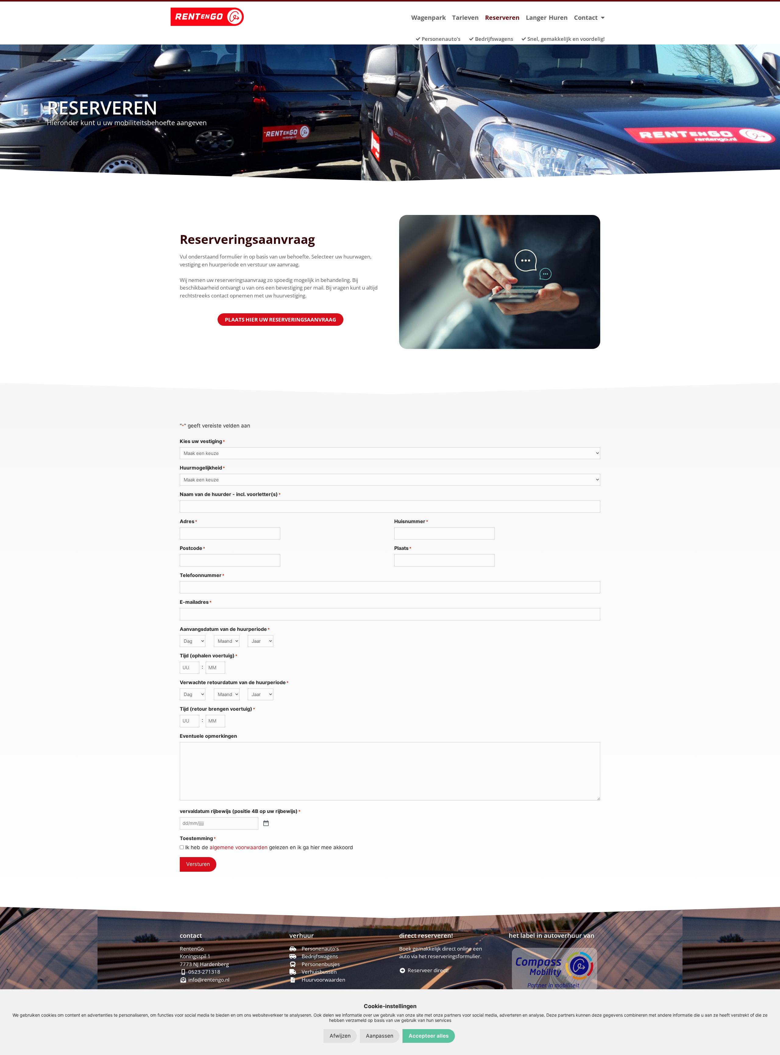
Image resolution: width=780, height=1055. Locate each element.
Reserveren (502, 17)
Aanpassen (379, 1036)
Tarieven (465, 17)
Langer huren (547, 17)
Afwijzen (340, 1036)
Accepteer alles (429, 1036)
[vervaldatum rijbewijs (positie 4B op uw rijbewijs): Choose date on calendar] (266, 824)
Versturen (198, 864)
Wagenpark (428, 17)
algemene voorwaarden (239, 847)
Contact (586, 17)
